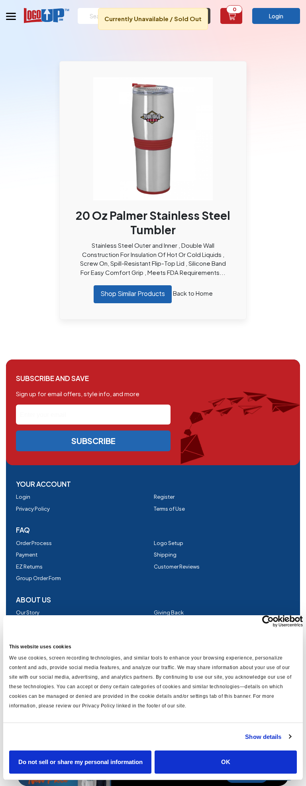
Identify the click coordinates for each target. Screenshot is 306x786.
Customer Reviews (177, 566)
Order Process (34, 543)
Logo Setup (168, 543)
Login (276, 16)
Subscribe (93, 441)
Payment (26, 554)
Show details (263, 736)
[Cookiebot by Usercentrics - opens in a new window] (268, 621)
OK (225, 761)
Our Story (27, 612)
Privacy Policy (33, 509)
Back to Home (193, 293)
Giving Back (169, 612)
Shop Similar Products (132, 293)
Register (164, 497)
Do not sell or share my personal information (80, 761)
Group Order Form (38, 578)
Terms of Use (169, 509)
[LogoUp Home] (47, 15)
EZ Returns (29, 566)
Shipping (165, 554)
